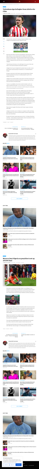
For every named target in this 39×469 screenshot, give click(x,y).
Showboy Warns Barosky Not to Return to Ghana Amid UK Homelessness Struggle (27, 192)
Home (4, 4)
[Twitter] (4, 44)
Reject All (12, 464)
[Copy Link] (4, 54)
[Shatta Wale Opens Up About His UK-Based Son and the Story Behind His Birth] (28, 150)
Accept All (18, 464)
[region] (12, 461)
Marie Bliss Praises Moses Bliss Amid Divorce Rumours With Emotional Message (27, 175)
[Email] (4, 51)
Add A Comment (19, 198)
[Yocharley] (19, 1)
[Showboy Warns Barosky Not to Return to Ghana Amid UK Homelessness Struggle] (28, 184)
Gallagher (4, 122)
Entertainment (5, 363)
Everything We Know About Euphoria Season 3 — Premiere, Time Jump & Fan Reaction (11, 335)
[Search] (35, 1)
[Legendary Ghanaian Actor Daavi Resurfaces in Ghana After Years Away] (11, 150)
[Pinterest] (4, 49)
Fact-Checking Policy (31, 465)
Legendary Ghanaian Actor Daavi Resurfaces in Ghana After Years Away (10, 158)
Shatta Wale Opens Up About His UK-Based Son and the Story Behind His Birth (27, 158)
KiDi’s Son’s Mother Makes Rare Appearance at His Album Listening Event (10, 192)
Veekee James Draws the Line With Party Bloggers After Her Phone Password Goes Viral (11, 175)
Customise (6, 464)
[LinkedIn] (4, 46)
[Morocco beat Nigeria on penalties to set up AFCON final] (19, 275)
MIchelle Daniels (6, 229)
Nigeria (11, 328)
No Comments (18, 13)
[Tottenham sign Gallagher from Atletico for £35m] (19, 26)
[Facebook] (4, 41)
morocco (7, 328)
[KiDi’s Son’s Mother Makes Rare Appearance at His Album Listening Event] (11, 184)
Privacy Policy (25, 465)
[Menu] (4, 1)
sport (8, 122)
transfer (11, 122)
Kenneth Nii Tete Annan (7, 13)
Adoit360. (23, 463)
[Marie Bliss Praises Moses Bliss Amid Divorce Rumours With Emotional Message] (28, 167)
